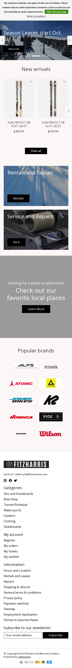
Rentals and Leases (17, 576)
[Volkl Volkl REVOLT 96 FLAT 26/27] (53, 98)
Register (9, 540)
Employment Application (20, 614)
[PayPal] (37, 662)
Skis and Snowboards (18, 494)
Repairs (9, 581)
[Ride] (51, 417)
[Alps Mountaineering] (26, 366)
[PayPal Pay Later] (43, 662)
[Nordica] (21, 417)
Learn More (36, 309)
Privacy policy (13, 598)
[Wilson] (51, 434)
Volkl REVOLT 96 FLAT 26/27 (53, 124)
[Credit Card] (21, 662)
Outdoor (10, 516)
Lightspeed (24, 656)
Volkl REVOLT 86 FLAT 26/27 (19, 124)
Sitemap (9, 609)
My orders (11, 546)
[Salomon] (21, 434)
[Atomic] (21, 383)
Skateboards (12, 527)
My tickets (11, 551)
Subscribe (55, 635)
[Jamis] (21, 400)
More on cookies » (36, 16)
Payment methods (16, 603)
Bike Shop (11, 499)
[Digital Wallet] (29, 662)
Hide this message (56, 12)
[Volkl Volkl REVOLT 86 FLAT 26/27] (19, 98)
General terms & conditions (22, 592)
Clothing (10, 521)
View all (36, 151)
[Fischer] (51, 383)
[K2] (51, 400)
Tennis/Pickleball (15, 505)
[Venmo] (49, 662)
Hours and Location (17, 570)
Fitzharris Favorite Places (21, 620)
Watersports (12, 510)
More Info (14, 49)
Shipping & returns (17, 587)
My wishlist (11, 557)
